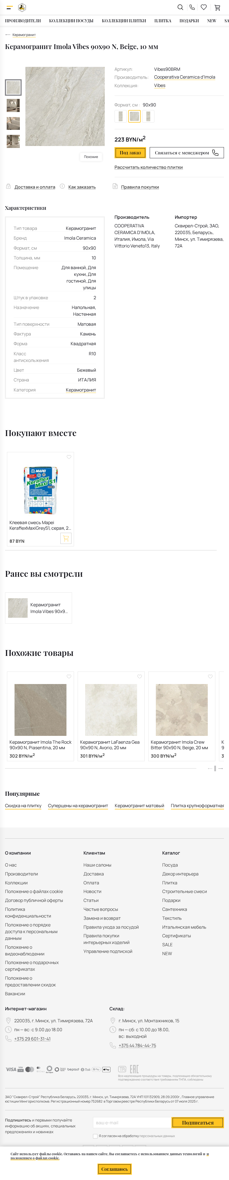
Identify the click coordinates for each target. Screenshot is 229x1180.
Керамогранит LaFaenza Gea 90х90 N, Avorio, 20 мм (110, 745)
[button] (220, 768)
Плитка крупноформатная (198, 805)
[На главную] (22, 7)
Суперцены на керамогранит (78, 805)
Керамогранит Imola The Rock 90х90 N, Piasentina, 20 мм (40, 745)
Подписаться (198, 1122)
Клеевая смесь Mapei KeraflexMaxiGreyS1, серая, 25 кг (40, 526)
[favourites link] (203, 7)
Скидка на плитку (23, 805)
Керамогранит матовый (139, 805)
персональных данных (157, 1135)
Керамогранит (81, 390)
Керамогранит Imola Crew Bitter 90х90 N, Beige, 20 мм (179, 745)
